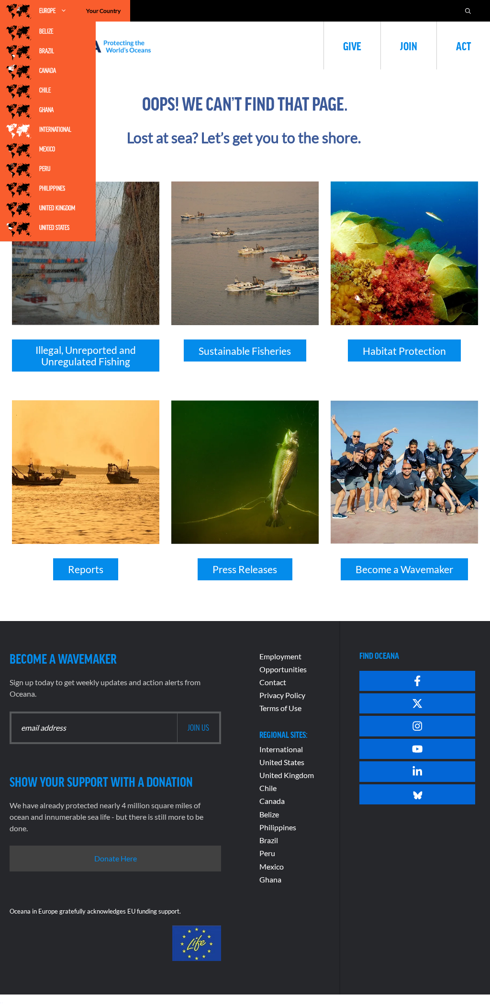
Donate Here (115, 858)
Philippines (52, 188)
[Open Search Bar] (468, 11)
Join (408, 45)
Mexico (47, 149)
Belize (46, 31)
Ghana (46, 109)
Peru (44, 168)
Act (463, 45)
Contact (272, 682)
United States (54, 227)
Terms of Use (280, 707)
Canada (47, 70)
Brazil (46, 50)
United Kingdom (57, 207)
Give (352, 45)
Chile (45, 90)
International (55, 129)
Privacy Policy (282, 695)
